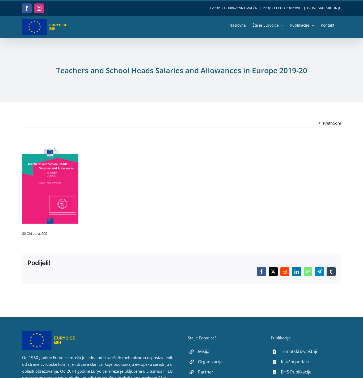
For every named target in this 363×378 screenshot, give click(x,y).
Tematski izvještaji (299, 351)
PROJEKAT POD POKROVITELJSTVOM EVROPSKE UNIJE (302, 8)
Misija (203, 351)
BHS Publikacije (296, 372)
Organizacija (210, 362)
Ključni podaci (295, 362)
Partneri (206, 372)
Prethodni (332, 123)
